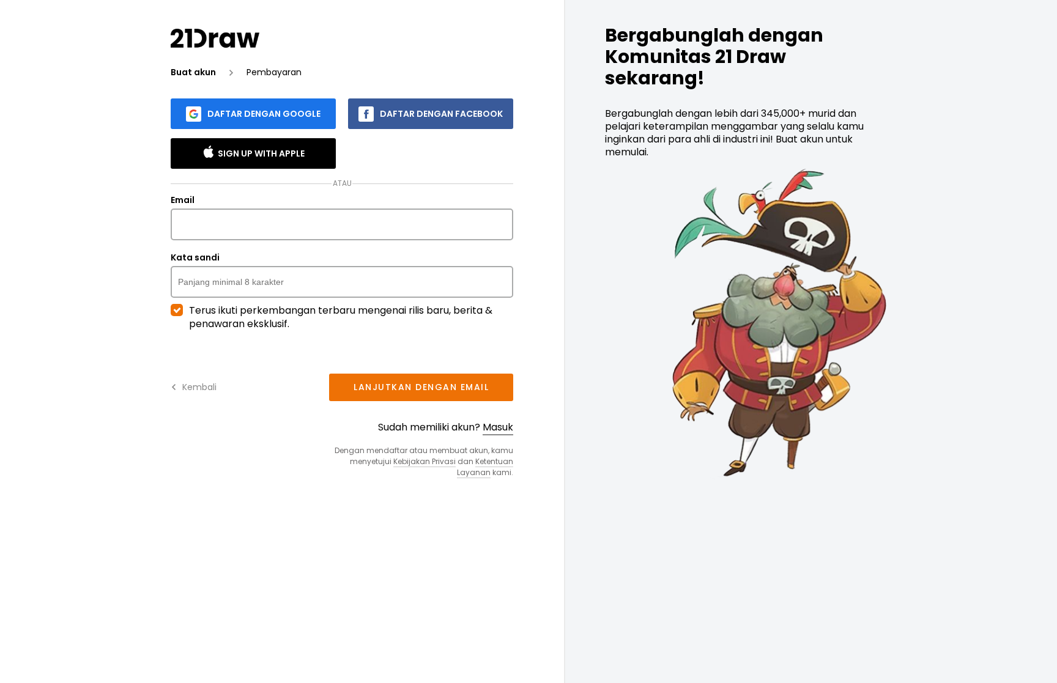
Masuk (498, 427)
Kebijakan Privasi (424, 461)
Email (183, 200)
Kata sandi (195, 258)
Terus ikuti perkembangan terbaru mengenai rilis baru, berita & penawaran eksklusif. (340, 317)
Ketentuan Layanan (485, 467)
